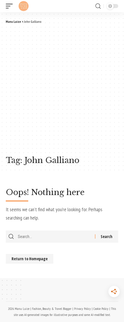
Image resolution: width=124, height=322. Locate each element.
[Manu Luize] (24, 6)
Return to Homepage (30, 258)
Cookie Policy (100, 308)
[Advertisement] (62, 89)
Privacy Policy (82, 308)
